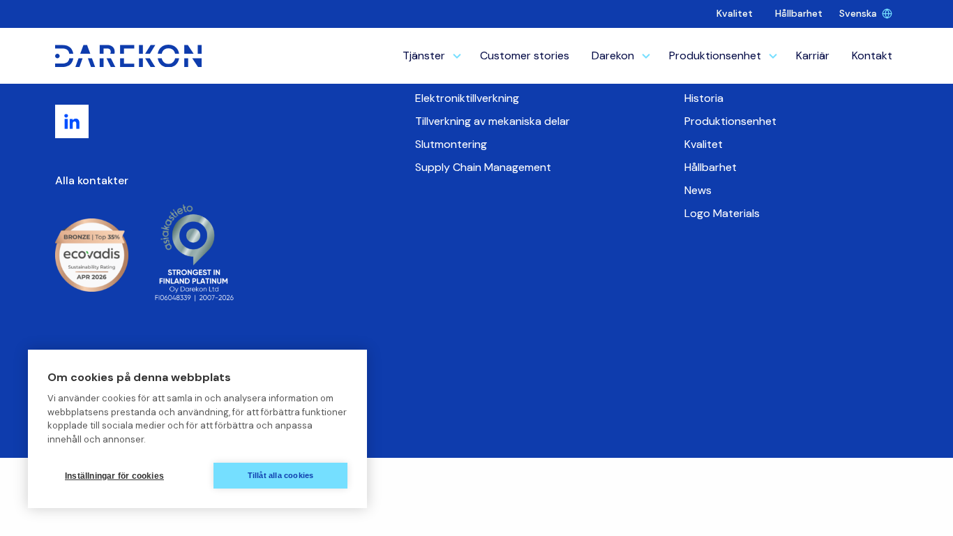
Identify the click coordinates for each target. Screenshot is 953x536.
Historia (703, 98)
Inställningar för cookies (114, 476)
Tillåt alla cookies (281, 475)
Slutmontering (451, 144)
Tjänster (424, 55)
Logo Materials (722, 213)
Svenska (858, 13)
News (698, 190)
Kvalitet (734, 13)
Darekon (613, 55)
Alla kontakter (91, 180)
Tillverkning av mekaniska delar (492, 121)
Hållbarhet (799, 13)
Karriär (813, 55)
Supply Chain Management (483, 167)
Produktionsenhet (715, 55)
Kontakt (872, 55)
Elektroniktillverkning (467, 98)
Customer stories (524, 55)
